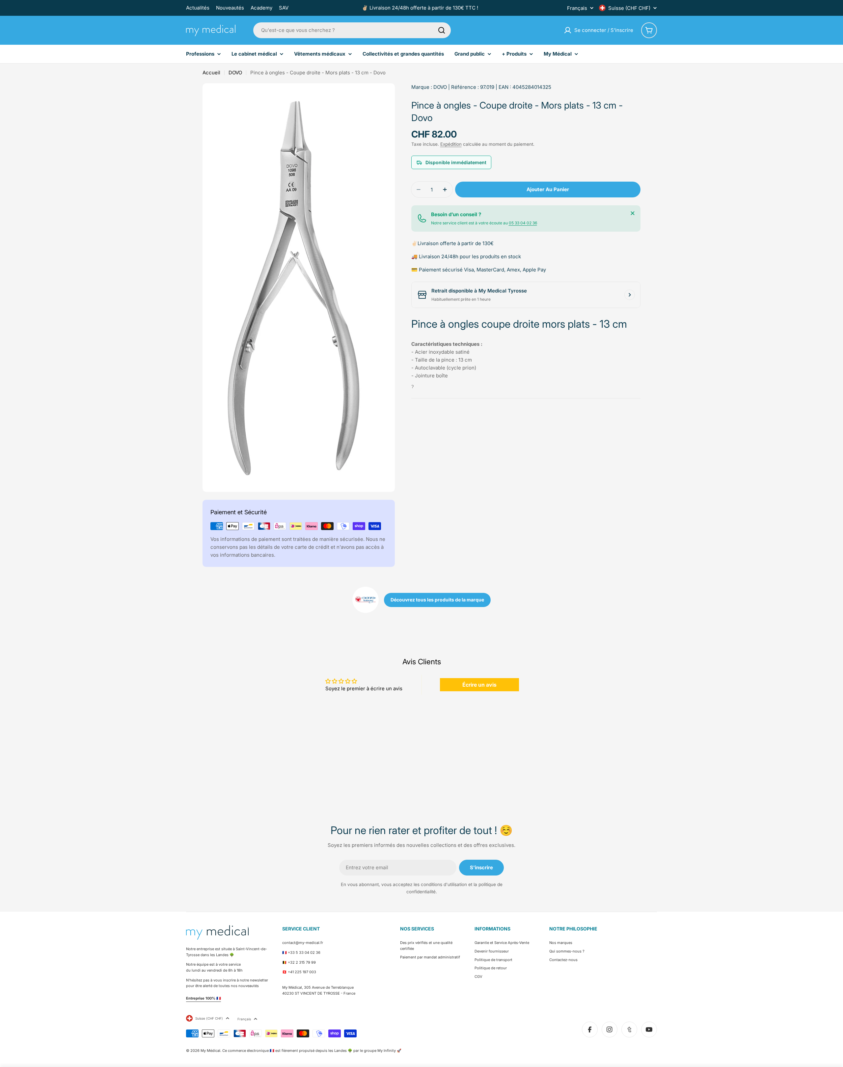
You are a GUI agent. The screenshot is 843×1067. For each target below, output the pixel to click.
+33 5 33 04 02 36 (304, 952)
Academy (261, 8)
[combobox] (352, 30)
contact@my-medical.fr (302, 942)
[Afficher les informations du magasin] (629, 295)
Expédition (451, 144)
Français (577, 8)
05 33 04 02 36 (523, 222)
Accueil (211, 72)
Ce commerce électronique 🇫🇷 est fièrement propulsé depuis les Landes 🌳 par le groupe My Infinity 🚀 (311, 1050)
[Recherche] (442, 30)
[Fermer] (632, 213)
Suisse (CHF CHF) (629, 8)
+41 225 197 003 (302, 972)
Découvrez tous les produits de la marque (437, 599)
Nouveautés (230, 8)
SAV (283, 8)
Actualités (197, 8)
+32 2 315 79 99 (302, 962)
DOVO (235, 72)
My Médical (210, 1050)
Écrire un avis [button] (479, 684)
